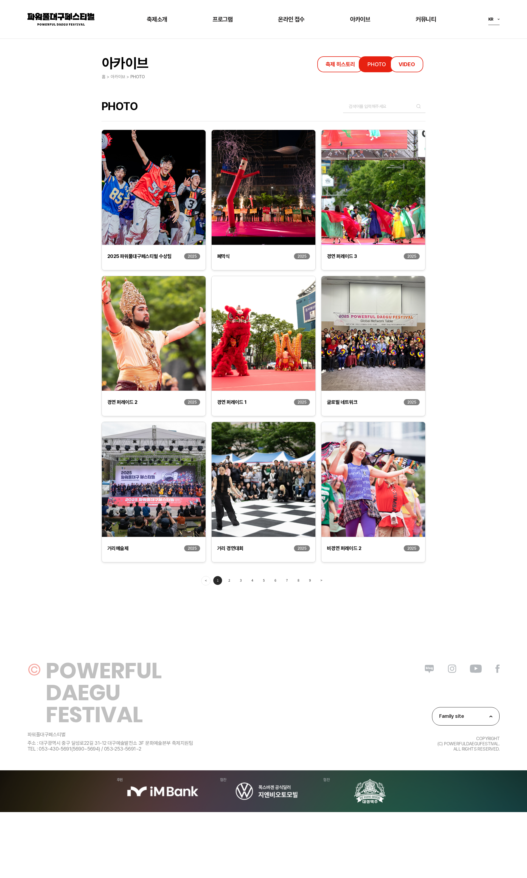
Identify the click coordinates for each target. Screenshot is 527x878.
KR (491, 19)
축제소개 (157, 19)
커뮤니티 (426, 19)
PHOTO (377, 64)
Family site (451, 716)
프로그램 (222, 19)
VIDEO (407, 64)
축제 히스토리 (340, 64)
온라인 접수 (291, 19)
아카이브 (360, 19)
